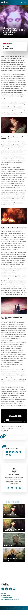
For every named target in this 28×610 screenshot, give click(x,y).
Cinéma (7, 46)
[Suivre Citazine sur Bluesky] (14, 589)
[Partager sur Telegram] (20, 452)
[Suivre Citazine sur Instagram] (6, 589)
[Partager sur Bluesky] (13, 452)
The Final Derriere (11, 290)
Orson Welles (17, 481)
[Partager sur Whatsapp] (10, 452)
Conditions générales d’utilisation (10, 599)
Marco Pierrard (9, 48)
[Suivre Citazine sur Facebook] (2, 589)
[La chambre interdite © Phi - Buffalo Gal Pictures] (14, 125)
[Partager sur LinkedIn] (16, 452)
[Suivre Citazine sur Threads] (10, 589)
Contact (3, 593)
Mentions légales (5, 595)
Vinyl (16, 483)
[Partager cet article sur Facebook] (7, 452)
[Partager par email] (7, 455)
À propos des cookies (6, 597)
